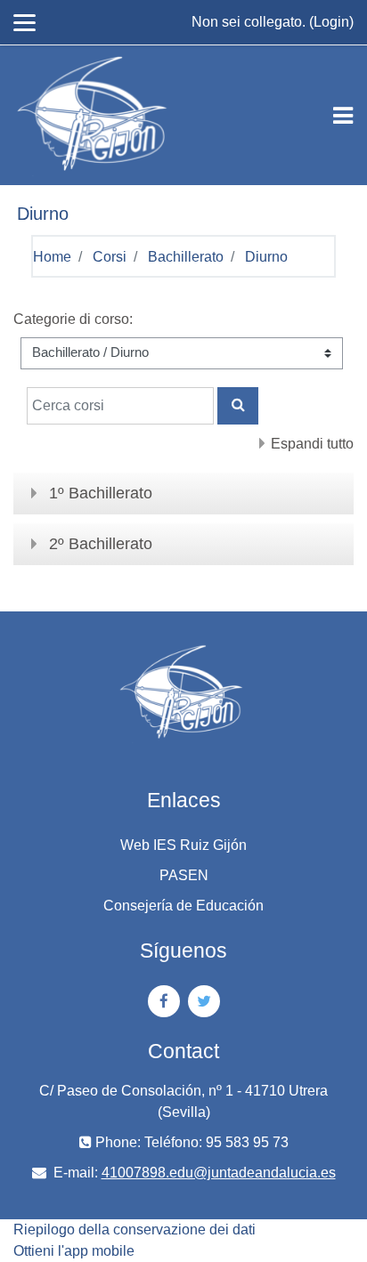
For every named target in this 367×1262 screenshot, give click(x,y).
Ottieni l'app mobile (74, 1250)
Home (52, 256)
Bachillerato (186, 256)
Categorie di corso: (73, 319)
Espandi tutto (312, 443)
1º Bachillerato (100, 493)
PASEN (183, 875)
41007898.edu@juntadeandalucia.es (219, 1172)
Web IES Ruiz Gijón (183, 845)
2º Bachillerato (100, 544)
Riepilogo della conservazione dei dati (134, 1229)
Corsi (109, 256)
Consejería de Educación (183, 905)
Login (331, 21)
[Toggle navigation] (343, 115)
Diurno (266, 256)
